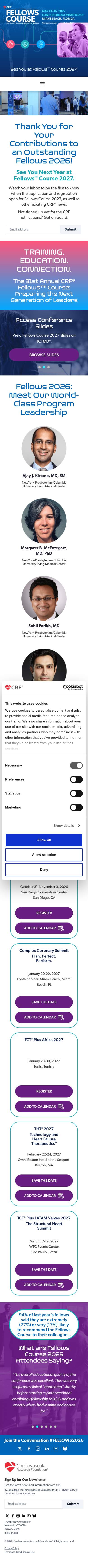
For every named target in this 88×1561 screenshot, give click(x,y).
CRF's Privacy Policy (65, 1490)
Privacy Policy (12, 1548)
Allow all (44, 840)
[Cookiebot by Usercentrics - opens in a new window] (63, 687)
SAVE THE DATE (44, 1002)
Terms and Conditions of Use (20, 1494)
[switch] (76, 779)
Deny (44, 869)
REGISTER (44, 913)
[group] (19, 1448)
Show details (63, 825)
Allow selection (44, 855)
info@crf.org (11, 1533)
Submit (70, 229)
